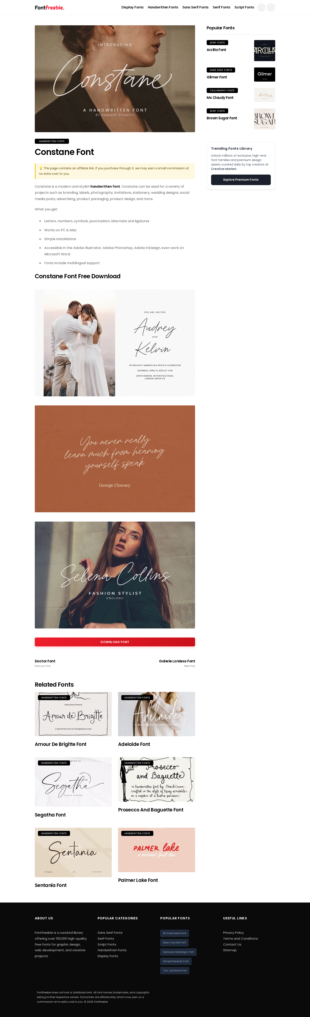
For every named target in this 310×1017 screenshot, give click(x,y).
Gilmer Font (217, 77)
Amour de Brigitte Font (60, 744)
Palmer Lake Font (138, 880)
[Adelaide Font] (156, 714)
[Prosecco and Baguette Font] (156, 779)
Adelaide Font (134, 744)
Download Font (115, 642)
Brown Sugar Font (222, 118)
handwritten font (105, 186)
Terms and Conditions (240, 938)
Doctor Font (45, 663)
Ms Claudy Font (220, 97)
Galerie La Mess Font (177, 663)
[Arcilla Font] (264, 50)
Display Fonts (132, 7)
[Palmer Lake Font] (156, 850)
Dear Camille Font (174, 942)
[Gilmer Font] (264, 74)
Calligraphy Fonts (222, 90)
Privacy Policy (233, 932)
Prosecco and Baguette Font (150, 810)
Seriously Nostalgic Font (178, 952)
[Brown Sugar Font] (264, 118)
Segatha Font (50, 815)
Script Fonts (244, 7)
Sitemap (230, 950)
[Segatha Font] (73, 782)
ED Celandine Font (174, 933)
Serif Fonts (221, 7)
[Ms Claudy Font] (264, 95)
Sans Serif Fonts (195, 7)
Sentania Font (50, 885)
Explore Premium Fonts (241, 180)
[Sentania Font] (73, 852)
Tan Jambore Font (175, 970)
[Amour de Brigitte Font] (73, 714)
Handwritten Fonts (163, 7)
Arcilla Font (216, 49)
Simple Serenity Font (176, 961)
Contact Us (232, 944)
